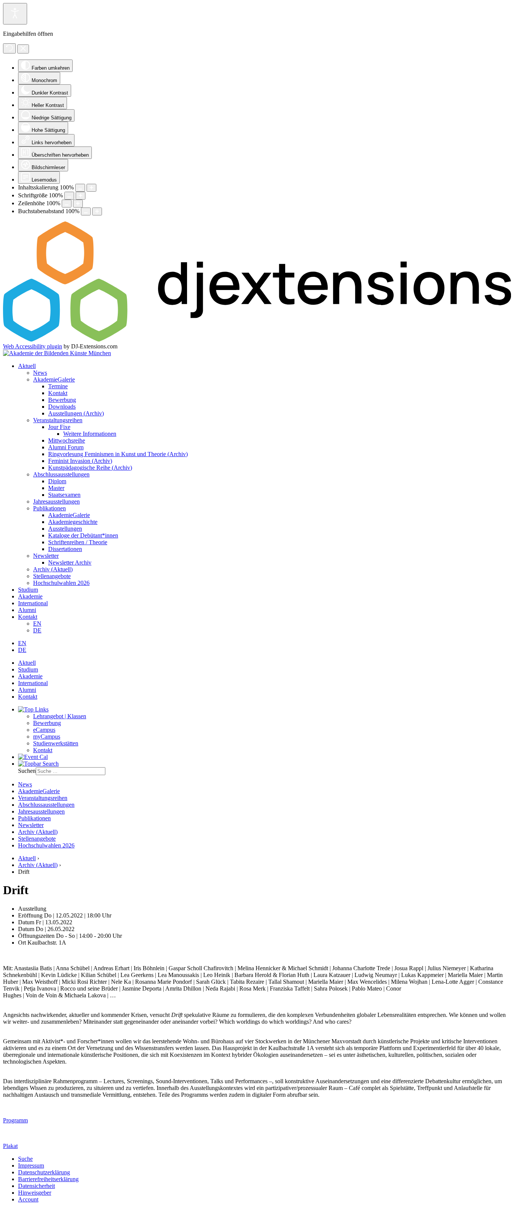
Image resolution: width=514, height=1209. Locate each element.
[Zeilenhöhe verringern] (66, 204)
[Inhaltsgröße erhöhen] (91, 188)
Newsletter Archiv (69, 562)
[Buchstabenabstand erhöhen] (97, 211)
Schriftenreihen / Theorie (77, 542)
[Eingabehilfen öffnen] (15, 13)
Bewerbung (62, 400)
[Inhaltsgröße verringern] (80, 188)
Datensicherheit (36, 1186)
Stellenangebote (52, 576)
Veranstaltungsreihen (57, 420)
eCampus (44, 730)
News (40, 372)
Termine (58, 386)
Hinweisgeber (34, 1192)
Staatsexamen (64, 495)
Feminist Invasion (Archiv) (80, 461)
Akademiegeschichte (72, 522)
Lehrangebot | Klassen (59, 716)
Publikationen (49, 508)
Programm (15, 1120)
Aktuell (27, 366)
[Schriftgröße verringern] (69, 196)
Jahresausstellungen (56, 501)
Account (28, 1199)
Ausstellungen (65, 528)
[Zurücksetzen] (9, 48)
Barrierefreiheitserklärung (48, 1179)
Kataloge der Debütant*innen (83, 535)
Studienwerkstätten (55, 743)
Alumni (27, 610)
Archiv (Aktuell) (53, 569)
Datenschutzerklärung (44, 1172)
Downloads (62, 406)
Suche (25, 1159)
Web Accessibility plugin (32, 346)
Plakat (10, 1146)
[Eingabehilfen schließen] (23, 48)
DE (37, 630)
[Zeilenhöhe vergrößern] (78, 204)
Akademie (30, 596)
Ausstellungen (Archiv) (76, 413)
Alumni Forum (66, 447)
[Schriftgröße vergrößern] (80, 196)
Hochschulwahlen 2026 (61, 583)
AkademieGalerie (54, 379)
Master (56, 488)
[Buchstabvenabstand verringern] (86, 211)
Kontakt (57, 393)
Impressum (31, 1165)
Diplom (57, 481)
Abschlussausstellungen (61, 474)
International (33, 603)
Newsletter (46, 556)
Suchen (27, 771)
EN (37, 623)
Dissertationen (65, 549)
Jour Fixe (59, 427)
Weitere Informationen (89, 433)
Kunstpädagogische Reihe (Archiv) (90, 467)
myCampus (46, 736)
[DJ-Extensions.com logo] (257, 339)
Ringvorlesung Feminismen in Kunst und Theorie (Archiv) (118, 454)
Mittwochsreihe (66, 440)
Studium (28, 589)
